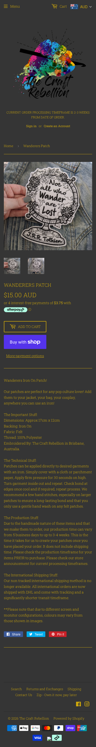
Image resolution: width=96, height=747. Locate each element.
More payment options (25, 355)
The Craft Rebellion (34, 718)
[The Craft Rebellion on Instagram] (87, 704)
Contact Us (23, 695)
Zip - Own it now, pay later (57, 695)
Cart (63, 6)
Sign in (31, 126)
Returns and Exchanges (44, 689)
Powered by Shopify (69, 718)
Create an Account (57, 126)
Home (8, 146)
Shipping (74, 689)
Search (16, 689)
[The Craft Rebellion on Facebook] (78, 704)
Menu (15, 6)
